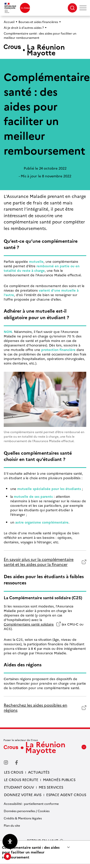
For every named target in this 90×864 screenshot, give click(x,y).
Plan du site (12, 825)
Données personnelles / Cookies (27, 811)
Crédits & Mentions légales (23, 818)
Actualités (39, 772)
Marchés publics (59, 779)
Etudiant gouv (19, 787)
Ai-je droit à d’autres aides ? (24, 27)
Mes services (51, 787)
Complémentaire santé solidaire (29, 624)
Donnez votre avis (23, 794)
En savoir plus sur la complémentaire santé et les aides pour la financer (39, 562)
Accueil (9, 22)
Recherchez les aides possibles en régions (35, 707)
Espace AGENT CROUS (66, 794)
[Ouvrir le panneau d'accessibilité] (10, 841)
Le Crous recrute (21, 779)
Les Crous (13, 772)
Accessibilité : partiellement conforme (31, 803)
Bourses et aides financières (38, 22)
